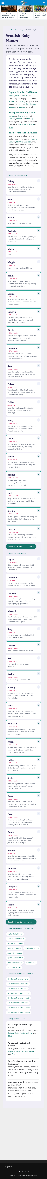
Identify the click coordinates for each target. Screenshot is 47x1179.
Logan (11, 116)
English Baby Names (15, 934)
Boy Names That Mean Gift (17, 988)
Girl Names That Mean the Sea (19, 993)
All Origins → (31, 963)
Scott (11, 127)
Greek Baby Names (32, 948)
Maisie (25, 96)
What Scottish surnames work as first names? (22, 1062)
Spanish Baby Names (15, 958)
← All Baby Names (14, 967)
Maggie (12, 107)
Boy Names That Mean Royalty (19, 1012)
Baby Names (15, 30)
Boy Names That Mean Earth (18, 1003)
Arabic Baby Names (15, 953)
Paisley (11, 96)
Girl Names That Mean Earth (18, 984)
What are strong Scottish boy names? (20, 1044)
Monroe (22, 107)
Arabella (12, 101)
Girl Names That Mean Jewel (18, 979)
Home (8, 30)
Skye (28, 104)
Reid (21, 124)
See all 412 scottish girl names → (21, 546)
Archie (31, 124)
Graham (21, 116)
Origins (22, 30)
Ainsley (22, 101)
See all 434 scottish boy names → (21, 922)
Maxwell (12, 119)
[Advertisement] (23, 1133)
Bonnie (33, 104)
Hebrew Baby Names (15, 943)
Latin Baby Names (14, 948)
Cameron (27, 142)
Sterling (29, 119)
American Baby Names (16, 939)
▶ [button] (38, 181)
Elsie (17, 96)
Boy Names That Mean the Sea (19, 1007)
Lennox (19, 119)
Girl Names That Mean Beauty (19, 998)
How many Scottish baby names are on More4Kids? (23, 1083)
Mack (26, 124)
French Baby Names (15, 963)
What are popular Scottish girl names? (20, 1026)
